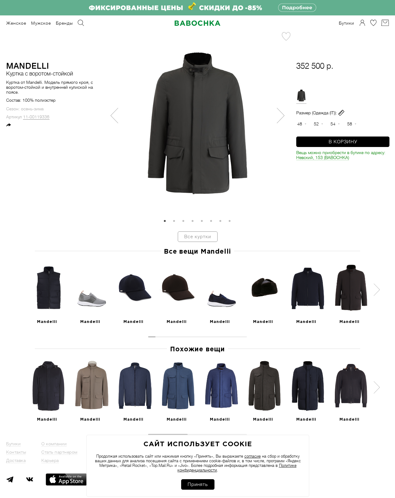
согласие (252, 456)
